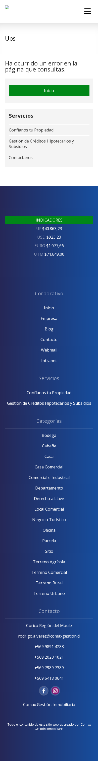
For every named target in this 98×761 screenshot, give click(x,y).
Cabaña (49, 446)
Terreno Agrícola (49, 562)
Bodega (49, 435)
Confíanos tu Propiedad (31, 130)
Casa (49, 456)
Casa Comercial (49, 467)
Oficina (49, 530)
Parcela (49, 540)
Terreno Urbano (49, 593)
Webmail (49, 350)
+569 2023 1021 (49, 657)
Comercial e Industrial (49, 477)
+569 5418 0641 (49, 678)
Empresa (49, 318)
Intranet (49, 360)
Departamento (49, 488)
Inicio (49, 90)
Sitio (49, 551)
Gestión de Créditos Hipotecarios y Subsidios (49, 403)
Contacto (49, 339)
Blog (49, 329)
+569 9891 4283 (49, 646)
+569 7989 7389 (49, 667)
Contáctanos (21, 157)
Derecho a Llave (49, 498)
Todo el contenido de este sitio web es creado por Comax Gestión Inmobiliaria (49, 726)
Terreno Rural (49, 583)
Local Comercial (49, 509)
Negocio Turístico (49, 519)
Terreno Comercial (49, 572)
